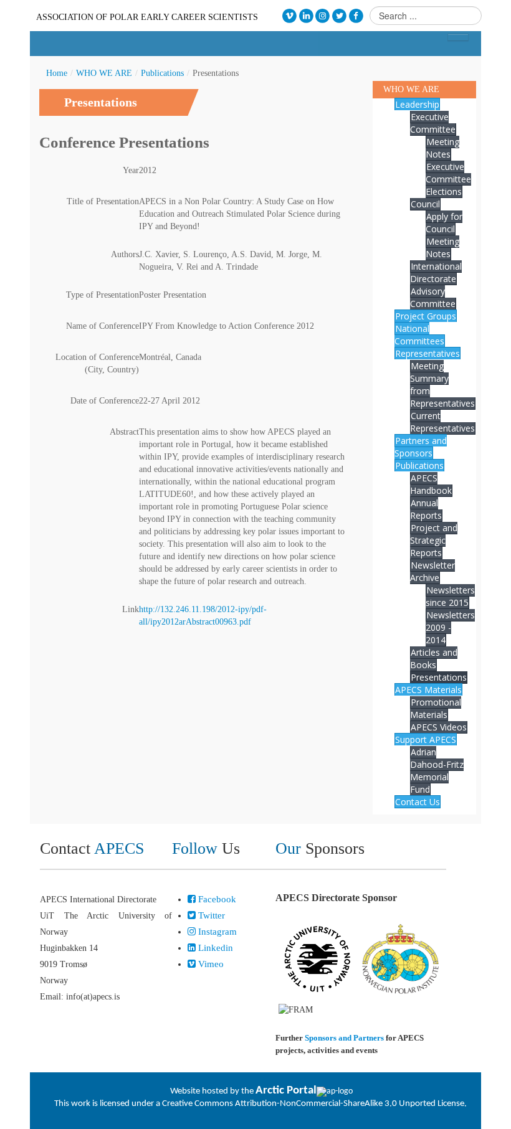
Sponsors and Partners (344, 1037)
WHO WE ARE (104, 73)
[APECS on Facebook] (356, 15)
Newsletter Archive (432, 571)
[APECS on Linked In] (306, 15)
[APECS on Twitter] (339, 15)
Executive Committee (433, 123)
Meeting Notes (442, 148)
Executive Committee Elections (448, 179)
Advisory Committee (433, 297)
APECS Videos (439, 727)
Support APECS (425, 739)
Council (425, 204)
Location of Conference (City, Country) (97, 363)
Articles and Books (433, 658)
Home (56, 73)
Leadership (417, 104)
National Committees (419, 335)
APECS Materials (428, 690)
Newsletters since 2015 (450, 596)
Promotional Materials (435, 708)
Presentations (439, 677)
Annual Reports (426, 509)
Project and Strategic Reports (433, 540)
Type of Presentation (102, 295)
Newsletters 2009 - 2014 (450, 627)
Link (130, 609)
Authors (125, 254)
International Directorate (436, 272)
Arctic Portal (286, 1091)
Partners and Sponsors (420, 447)
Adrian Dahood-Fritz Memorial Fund (437, 770)
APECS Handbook (431, 484)
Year (131, 170)
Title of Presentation (103, 201)
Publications (162, 73)
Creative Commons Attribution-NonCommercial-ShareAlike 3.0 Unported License (313, 1103)
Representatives (427, 353)
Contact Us (417, 802)
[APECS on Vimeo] (289, 15)
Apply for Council (444, 222)
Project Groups (425, 316)
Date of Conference (104, 400)
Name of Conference (102, 326)
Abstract (124, 432)
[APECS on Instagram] (323, 15)
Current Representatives (442, 422)
